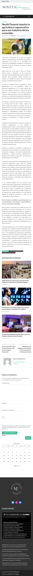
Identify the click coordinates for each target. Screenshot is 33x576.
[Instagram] (16, 502)
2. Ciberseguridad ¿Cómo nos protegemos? (13, 523)
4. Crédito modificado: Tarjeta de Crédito (12, 527)
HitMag (17, 574)
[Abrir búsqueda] (29, 16)
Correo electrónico (8, 410)
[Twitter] (12, 502)
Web (3, 417)
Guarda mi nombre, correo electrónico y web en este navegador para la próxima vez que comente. (16, 427)
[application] (16, 514)
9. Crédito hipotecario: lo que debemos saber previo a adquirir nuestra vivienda (15, 535)
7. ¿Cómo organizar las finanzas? (10, 532)
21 (20, 458)
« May (15, 466)
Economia (4, 21)
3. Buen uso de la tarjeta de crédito (11, 525)
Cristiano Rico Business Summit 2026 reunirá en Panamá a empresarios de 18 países (16, 335)
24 (4, 461)
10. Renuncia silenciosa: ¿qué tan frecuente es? (14, 537)
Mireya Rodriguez (15, 571)
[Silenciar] (24, 514)
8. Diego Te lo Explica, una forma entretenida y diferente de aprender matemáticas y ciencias (15, 533)
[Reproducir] (5, 514)
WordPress (11, 574)
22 (24, 458)
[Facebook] (20, 502)
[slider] (27, 514)
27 (16, 461)
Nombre (4, 403)
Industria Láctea (6, 252)
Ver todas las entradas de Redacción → (19, 362)
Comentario (6, 383)
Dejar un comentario (21, 35)
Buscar (4, 435)
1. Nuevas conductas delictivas (10, 522)
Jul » (18, 466)
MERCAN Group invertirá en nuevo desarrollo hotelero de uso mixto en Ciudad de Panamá (15, 281)
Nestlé (13, 252)
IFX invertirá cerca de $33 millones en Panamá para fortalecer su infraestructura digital (15, 308)
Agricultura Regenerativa (16, 251)
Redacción (13, 35)
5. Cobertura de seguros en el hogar (11, 528)
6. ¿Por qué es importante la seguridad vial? (13, 530)
